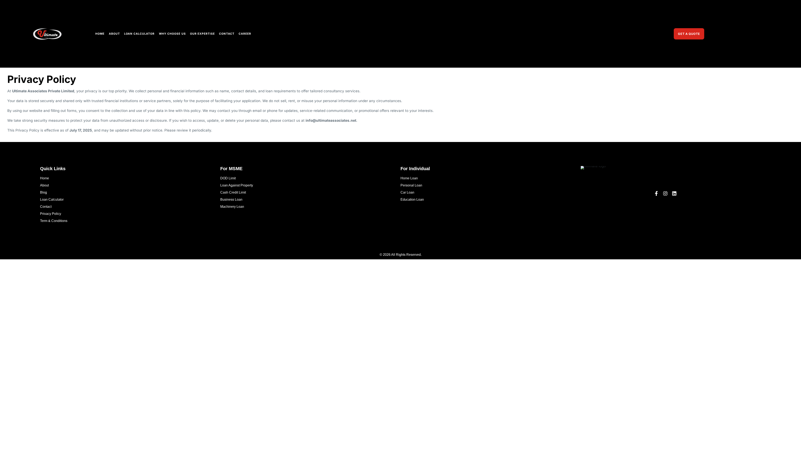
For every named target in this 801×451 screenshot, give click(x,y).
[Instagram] (665, 193)
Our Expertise (202, 33)
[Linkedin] (674, 193)
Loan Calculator (139, 33)
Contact (226, 33)
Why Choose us (172, 33)
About (114, 33)
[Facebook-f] (656, 193)
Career (245, 33)
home (100, 33)
